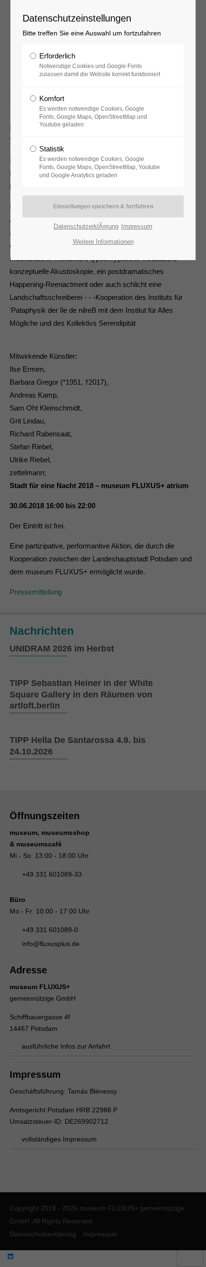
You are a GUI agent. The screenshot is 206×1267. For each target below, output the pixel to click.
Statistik (99, 162)
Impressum (136, 226)
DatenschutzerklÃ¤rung (86, 226)
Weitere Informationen (103, 241)
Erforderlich (99, 65)
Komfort (93, 111)
